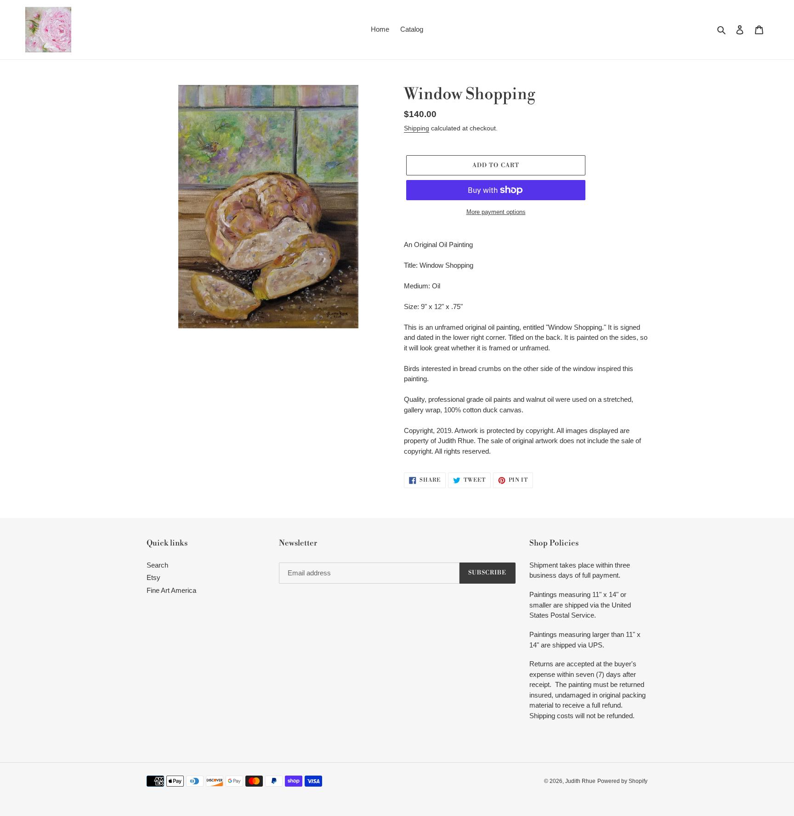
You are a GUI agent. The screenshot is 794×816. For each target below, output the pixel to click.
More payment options (496, 211)
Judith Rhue (580, 781)
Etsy (153, 577)
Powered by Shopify (622, 781)
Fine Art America (171, 590)
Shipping (416, 128)
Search (157, 565)
